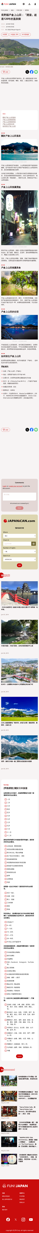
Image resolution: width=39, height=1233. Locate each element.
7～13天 (9, 929)
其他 (8, 909)
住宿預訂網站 (11, 971)
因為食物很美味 (12, 859)
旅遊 (12, 10)
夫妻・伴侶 (10, 896)
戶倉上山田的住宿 (8, 124)
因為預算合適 (11, 872)
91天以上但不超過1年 (14, 942)
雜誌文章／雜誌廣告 (13, 984)
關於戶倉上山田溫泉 (9, 117)
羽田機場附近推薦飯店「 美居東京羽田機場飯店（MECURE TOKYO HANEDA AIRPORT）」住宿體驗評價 (28, 1095)
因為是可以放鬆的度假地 (15, 866)
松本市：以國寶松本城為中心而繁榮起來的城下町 (17, 684)
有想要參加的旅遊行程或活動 (16, 862)
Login (4, 486)
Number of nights (9, 548)
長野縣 (26, 10)
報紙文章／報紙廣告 (13, 987)
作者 (2, 30)
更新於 (3, 24)
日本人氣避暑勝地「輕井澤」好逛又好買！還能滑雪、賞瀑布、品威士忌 (19, 724)
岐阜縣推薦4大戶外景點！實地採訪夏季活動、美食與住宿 (28, 1078)
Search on (6, 556)
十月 (8, 829)
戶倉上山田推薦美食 (9, 122)
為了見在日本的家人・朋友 (15, 856)
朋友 (8, 906)
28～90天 (10, 938)
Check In (6, 540)
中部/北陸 (19, 10)
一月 (8, 799)
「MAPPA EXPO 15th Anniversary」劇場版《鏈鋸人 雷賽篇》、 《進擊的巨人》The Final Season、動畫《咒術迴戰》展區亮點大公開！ (28, 1142)
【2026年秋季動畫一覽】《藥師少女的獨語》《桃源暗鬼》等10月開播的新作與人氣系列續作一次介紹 (28, 1125)
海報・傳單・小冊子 (13, 977)
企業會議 (10, 879)
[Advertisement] (10, 100)
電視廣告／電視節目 (13, 991)
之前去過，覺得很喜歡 (14, 846)
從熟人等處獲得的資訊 (14, 994)
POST (19, 508)
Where (5, 532)
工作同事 (10, 903)
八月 (8, 822)
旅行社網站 (10, 956)
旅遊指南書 (10, 981)
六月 (8, 816)
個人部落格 (10, 968)
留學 (8, 876)
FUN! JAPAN (4, 10)
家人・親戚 (10, 899)
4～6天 (9, 925)
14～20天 (10, 932)
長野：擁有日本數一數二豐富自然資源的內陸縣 (16, 761)
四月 (8, 809)
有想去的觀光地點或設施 (15, 849)
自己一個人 (10, 893)
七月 (8, 819)
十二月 (9, 835)
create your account (15, 486)
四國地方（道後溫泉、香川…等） (17, 1044)
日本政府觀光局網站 (13, 952)
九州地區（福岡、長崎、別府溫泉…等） (20, 1047)
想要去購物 (10, 869)
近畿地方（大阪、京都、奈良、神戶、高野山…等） (21, 1034)
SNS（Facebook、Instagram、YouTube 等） (20, 963)
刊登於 (3, 27)
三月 (8, 806)
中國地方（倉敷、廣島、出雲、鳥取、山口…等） (20, 1039)
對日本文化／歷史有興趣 (15, 853)
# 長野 (5, 34)
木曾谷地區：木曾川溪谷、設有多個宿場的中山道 (17, 646)
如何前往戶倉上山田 (9, 126)
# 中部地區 (25, 34)
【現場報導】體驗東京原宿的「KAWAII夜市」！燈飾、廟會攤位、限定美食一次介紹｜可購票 (28, 1158)
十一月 (9, 832)
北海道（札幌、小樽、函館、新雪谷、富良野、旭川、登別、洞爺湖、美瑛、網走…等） (21, 1007)
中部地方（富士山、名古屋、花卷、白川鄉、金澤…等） (20, 1029)
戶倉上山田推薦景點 (9, 120)
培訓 (8, 882)
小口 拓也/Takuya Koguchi (12, 30)
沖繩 (8, 1051)
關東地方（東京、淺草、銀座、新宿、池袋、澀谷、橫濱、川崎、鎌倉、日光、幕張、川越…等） (20, 1022)
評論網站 (10, 959)
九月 (8, 826)
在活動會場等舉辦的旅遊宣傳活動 (18, 974)
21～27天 (10, 935)
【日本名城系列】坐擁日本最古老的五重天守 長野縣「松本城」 (19, 608)
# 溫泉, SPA (14, 34)
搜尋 (19, 565)
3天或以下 (10, 922)
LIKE (6, 72)
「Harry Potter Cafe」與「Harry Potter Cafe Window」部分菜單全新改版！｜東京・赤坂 (27, 1110)
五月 (8, 812)
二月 (8, 803)
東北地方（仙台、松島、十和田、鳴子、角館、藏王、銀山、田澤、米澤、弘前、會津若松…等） (21, 1014)
